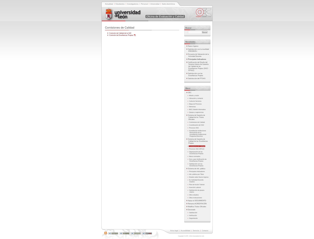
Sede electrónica (168, 4)
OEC (189, 92)
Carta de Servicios (195, 101)
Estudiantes (120, 4)
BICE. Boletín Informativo (197, 109)
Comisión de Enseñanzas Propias (121, 35)
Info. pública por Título (196, 174)
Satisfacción (193, 212)
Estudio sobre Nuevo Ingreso (199, 177)
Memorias (192, 106)
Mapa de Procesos (195, 104)
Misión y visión (194, 95)
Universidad (154, 4)
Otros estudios (194, 195)
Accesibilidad (185, 231)
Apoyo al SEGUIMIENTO (197, 201)
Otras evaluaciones (195, 197)
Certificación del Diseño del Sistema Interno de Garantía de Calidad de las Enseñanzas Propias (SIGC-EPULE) (198, 66)
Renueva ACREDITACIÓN (197, 204)
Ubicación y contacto (196, 98)
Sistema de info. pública (196, 169)
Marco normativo (194, 156)
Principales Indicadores (197, 171)
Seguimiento (193, 218)
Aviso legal (174, 231)
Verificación (193, 215)
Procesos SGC (194, 128)
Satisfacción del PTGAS (196, 78)
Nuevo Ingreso (193, 46)
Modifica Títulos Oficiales (197, 207)
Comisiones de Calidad (197, 122)
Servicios (196, 231)
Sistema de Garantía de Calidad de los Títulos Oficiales (196, 117)
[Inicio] (123, 13)
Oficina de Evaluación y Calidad (165, 16)
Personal (144, 4)
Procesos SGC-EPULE (196, 149)
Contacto (205, 231)
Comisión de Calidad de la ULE (120, 33)
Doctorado (191, 210)
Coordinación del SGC (196, 125)
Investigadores (132, 4)
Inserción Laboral (195, 187)
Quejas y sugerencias (196, 112)
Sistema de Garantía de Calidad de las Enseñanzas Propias (198, 141)
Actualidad (109, 4)
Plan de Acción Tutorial (196, 184)
